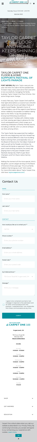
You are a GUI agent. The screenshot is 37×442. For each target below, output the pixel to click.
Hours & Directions (18, 338)
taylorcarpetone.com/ (17, 172)
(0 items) (33, 3)
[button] (27, 4)
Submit (18, 315)
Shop (6, 398)
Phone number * (7, 235)
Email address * (7, 248)
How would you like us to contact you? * (14, 224)
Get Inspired (9, 406)
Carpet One (5, 21)
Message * (5, 283)
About (13, 21)
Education (8, 414)
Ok (18, 435)
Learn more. (12, 432)
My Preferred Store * (8, 272)
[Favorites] (30, 4)
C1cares (20, 21)
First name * (6, 194)
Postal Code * (6, 260)
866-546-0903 (18, 14)
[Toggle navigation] (2, 3)
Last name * (6, 206)
